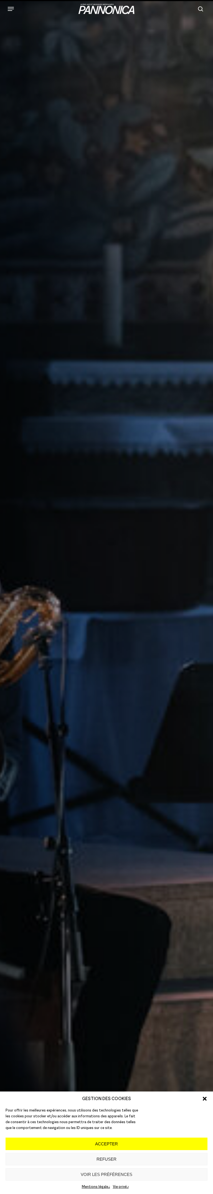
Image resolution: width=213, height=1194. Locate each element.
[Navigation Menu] (11, 9)
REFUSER (106, 1159)
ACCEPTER (106, 1143)
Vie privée (121, 1186)
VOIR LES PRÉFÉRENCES (106, 1174)
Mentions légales (96, 1186)
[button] (204, 1098)
